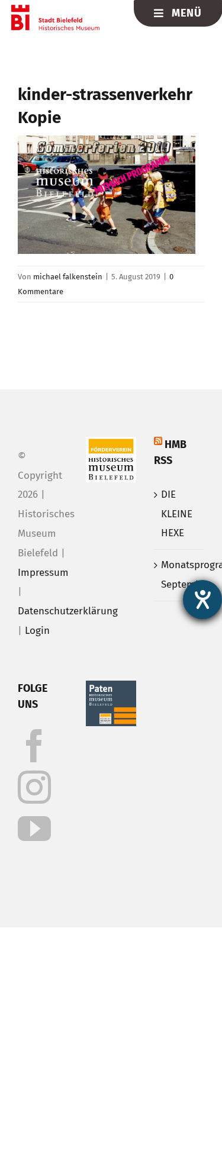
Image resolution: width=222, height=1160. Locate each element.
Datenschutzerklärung (68, 611)
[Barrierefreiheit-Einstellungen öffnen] (202, 599)
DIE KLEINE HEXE (176, 514)
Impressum (43, 572)
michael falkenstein (67, 276)
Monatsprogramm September (179, 575)
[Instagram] (34, 787)
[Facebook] (34, 745)
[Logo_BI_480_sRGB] (55, 10)
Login (37, 630)
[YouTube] (34, 828)
